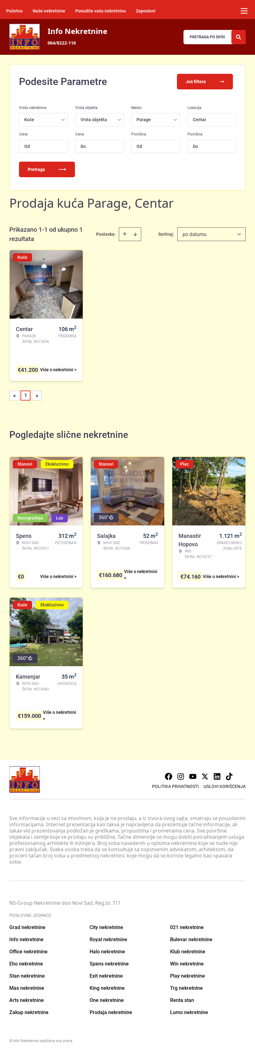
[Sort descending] (135, 234)
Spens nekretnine (109, 964)
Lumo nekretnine (189, 1012)
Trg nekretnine (186, 988)
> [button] (36, 395)
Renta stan (182, 1000)
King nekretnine (107, 988)
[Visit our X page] (205, 776)
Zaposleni (145, 10)
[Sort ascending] (124, 234)
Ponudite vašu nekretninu (100, 10)
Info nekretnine (26, 939)
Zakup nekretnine (29, 1012)
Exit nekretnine (106, 976)
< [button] (14, 395)
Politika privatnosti (175, 786)
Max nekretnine (26, 988)
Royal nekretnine (108, 939)
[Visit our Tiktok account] (229, 776)
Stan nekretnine (27, 976)
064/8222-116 (62, 43)
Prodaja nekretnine (111, 1012)
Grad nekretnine (27, 927)
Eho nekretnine (26, 964)
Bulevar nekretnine (191, 939)
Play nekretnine (187, 976)
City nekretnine (106, 927)
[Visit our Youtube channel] (193, 776)
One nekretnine (107, 1000)
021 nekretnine (187, 927)
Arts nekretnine (26, 1000)
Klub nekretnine (187, 952)
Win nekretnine (187, 964)
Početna (14, 10)
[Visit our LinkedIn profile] (217, 776)
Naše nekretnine (49, 10)
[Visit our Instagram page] (180, 776)
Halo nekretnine (107, 952)
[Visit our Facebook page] (168, 776)
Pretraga (36, 169)
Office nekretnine (28, 952)
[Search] (238, 37)
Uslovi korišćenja (225, 786)
